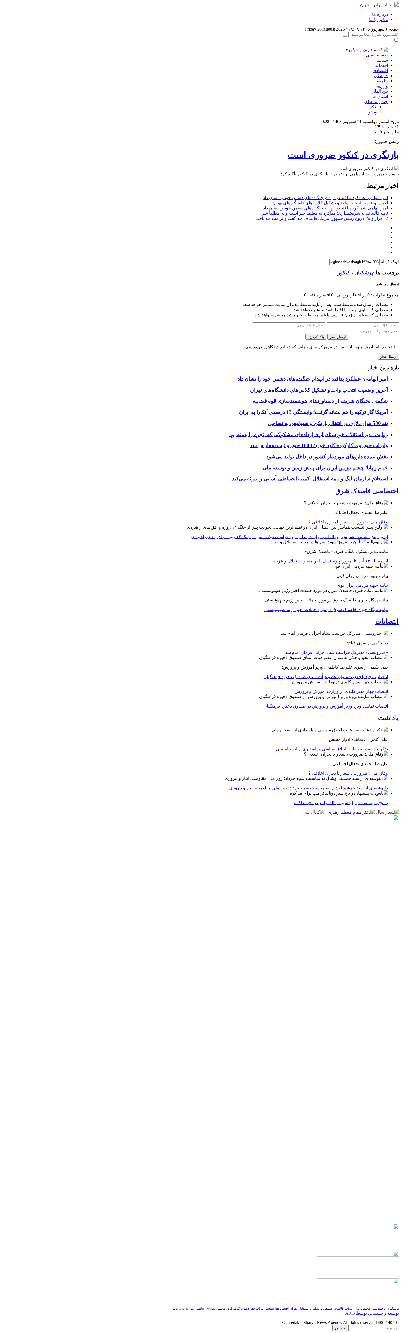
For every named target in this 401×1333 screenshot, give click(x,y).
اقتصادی (380, 70)
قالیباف (338, 1308)
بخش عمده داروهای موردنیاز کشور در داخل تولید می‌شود (327, 456)
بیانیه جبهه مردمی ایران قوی (362, 585)
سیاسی (381, 60)
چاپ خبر (391, 132)
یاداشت (388, 717)
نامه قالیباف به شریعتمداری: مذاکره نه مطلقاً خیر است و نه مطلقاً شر (325, 213)
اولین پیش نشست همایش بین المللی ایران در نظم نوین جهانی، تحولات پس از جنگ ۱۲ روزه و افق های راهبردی (289, 536)
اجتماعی (380, 65)
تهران (293, 1308)
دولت (348, 1308)
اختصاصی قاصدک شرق (367, 491)
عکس (371, 106)
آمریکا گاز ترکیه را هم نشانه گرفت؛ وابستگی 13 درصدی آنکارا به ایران (313, 412)
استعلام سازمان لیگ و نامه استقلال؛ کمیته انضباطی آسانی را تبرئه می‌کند (310, 478)
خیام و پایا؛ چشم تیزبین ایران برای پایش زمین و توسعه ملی (325, 468)
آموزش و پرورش (182, 1308)
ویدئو (372, 112)
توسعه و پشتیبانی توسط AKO (372, 1313)
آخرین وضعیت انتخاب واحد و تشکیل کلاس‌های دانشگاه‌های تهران (330, 202)
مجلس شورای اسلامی (210, 1308)
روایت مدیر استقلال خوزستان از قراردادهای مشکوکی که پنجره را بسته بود (308, 434)
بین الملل (380, 91)
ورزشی (381, 86)
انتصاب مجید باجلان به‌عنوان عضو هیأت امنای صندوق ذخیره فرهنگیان (326, 676)
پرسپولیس (378, 1308)
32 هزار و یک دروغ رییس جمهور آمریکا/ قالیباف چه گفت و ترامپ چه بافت (321, 218)
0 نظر (377, 132)
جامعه (382, 81)
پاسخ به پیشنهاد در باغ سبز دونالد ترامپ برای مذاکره (341, 802)
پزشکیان (363, 272)
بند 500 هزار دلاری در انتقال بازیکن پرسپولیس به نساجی (328, 423)
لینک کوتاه (390, 261)
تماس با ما (378, 19)
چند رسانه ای (376, 101)
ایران (356, 1308)
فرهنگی (381, 75)
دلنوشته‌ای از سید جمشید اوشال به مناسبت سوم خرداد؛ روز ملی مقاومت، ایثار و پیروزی (308, 788)
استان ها (380, 96)
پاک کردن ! (315, 337)
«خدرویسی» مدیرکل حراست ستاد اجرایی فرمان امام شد (336, 652)
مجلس (365, 1308)
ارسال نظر (338, 337)
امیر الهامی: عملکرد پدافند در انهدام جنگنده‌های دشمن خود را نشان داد (325, 197)
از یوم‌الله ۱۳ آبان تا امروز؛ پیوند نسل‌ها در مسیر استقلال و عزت (331, 561)
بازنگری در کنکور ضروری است (343, 155)
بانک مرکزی (234, 1308)
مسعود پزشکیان (321, 1308)
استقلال (303, 1308)
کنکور (344, 272)
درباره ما (380, 14)
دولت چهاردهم (253, 1308)
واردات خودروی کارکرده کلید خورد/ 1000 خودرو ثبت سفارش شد (319, 445)
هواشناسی (271, 1308)
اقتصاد (284, 1308)
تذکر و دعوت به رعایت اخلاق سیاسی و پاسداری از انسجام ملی (332, 749)
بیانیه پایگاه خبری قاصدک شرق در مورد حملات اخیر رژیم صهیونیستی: (326, 609)
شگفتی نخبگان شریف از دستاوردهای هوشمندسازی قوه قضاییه (320, 401)
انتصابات (387, 621)
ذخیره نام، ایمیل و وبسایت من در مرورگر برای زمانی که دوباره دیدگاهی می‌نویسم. (318, 347)
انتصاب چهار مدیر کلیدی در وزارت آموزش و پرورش (341, 691)
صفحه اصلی (377, 55)
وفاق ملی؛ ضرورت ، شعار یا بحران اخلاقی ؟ (348, 522)
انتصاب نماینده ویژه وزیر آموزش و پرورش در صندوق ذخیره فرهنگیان (326, 706)
